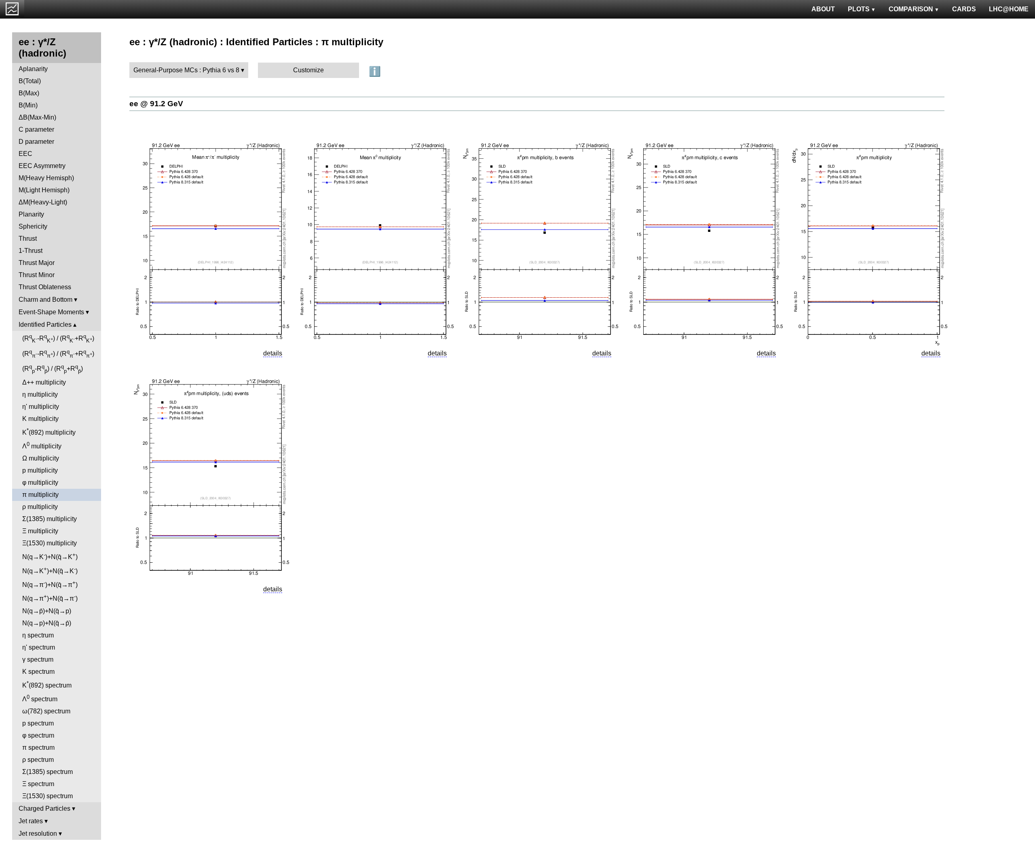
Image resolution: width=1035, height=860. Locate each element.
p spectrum (38, 723)
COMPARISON (911, 9)
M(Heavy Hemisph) (46, 178)
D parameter (36, 141)
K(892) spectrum (47, 684)
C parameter (36, 129)
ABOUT (823, 9)
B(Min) (28, 105)
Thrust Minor (37, 274)
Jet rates (31, 821)
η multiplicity (40, 394)
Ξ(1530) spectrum (47, 796)
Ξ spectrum (38, 783)
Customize (308, 70)
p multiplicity (40, 470)
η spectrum (38, 635)
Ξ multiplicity (40, 531)
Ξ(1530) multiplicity (49, 543)
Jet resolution (38, 833)
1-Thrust (30, 250)
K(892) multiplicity (49, 431)
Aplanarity (33, 68)
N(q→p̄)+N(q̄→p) (46, 611)
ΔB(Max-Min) (37, 117)
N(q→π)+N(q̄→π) (50, 584)
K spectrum (38, 671)
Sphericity (33, 226)
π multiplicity (40, 494)
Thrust (28, 238)
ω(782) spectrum (46, 711)
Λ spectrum (39, 698)
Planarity (31, 214)
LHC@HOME (1009, 9)
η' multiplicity (40, 406)
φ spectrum (38, 735)
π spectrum (38, 747)
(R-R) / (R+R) (58, 338)
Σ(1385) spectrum (47, 771)
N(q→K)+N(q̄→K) (50, 556)
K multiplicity (40, 418)
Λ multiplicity (41, 445)
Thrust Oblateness (45, 287)
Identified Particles (45, 324)
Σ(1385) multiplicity (49, 518)
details (272, 353)
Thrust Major (37, 262)
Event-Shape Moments (51, 312)
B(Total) (30, 81)
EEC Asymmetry (42, 165)
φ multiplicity (40, 482)
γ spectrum (37, 659)
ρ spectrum (38, 759)
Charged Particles (44, 808)
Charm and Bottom (45, 299)
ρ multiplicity (40, 506)
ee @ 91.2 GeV (156, 103)
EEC (25, 153)
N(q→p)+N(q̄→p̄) (46, 623)
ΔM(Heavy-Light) (43, 202)
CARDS (964, 9)
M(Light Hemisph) (44, 190)
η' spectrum (38, 647)
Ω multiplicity (40, 458)
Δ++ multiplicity (44, 382)
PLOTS (859, 9)
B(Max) (29, 93)
